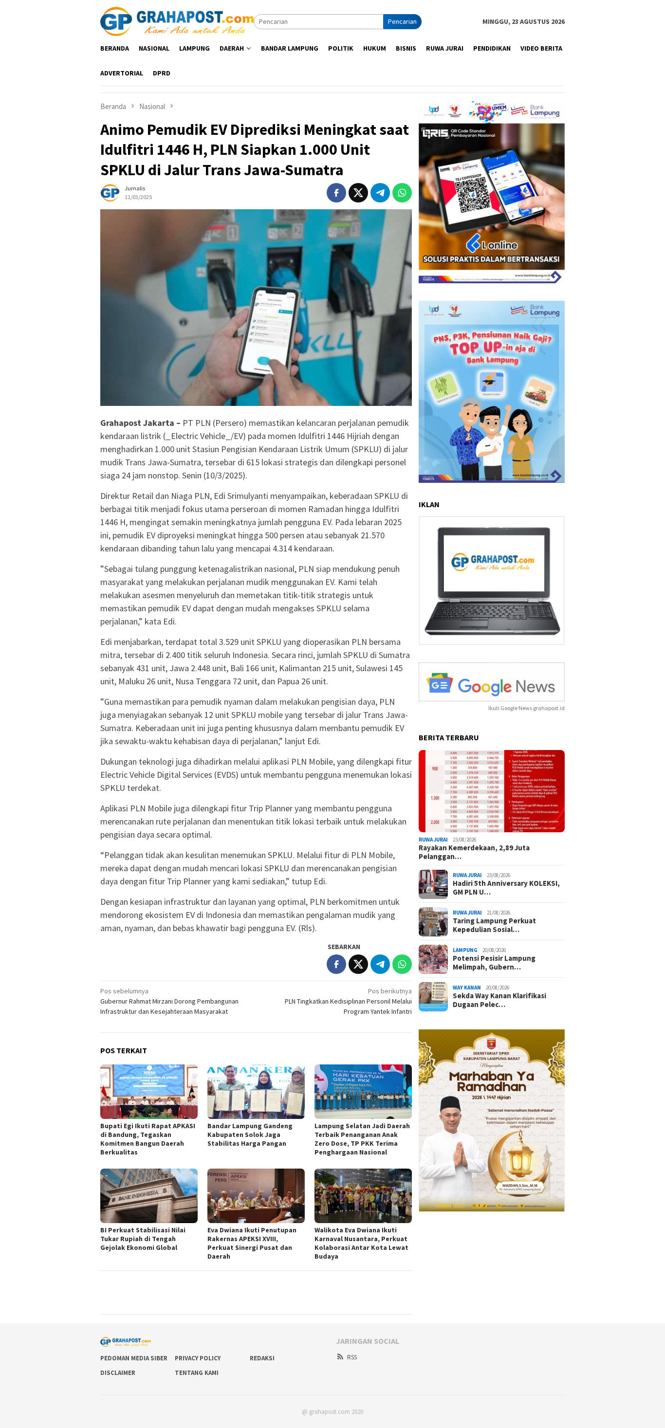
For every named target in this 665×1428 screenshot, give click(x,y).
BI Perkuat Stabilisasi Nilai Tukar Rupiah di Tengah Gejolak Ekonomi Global (142, 1239)
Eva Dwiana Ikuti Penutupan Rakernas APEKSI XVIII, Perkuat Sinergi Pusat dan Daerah (251, 1243)
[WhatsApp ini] (402, 192)
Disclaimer (117, 1373)
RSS (352, 1357)
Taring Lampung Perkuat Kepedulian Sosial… (494, 925)
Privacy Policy (198, 1358)
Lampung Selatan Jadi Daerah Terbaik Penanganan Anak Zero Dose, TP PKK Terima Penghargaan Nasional (362, 1138)
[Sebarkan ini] (336, 192)
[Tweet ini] (358, 192)
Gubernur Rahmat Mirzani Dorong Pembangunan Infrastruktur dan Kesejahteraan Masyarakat (169, 1001)
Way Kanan (467, 988)
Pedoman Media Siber (133, 1358)
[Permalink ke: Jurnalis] (110, 191)
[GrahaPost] (177, 21)
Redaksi (262, 1358)
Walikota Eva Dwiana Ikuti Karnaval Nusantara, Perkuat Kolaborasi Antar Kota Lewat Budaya (361, 1243)
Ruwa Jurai (433, 839)
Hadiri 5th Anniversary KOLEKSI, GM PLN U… (506, 888)
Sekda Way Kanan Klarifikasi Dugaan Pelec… (499, 1000)
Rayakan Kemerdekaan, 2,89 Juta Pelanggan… (474, 852)
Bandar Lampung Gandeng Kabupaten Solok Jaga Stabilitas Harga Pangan (250, 1134)
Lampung (465, 950)
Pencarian (402, 21)
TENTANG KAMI (197, 1373)
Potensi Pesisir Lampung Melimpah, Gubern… (494, 963)
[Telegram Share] (380, 192)
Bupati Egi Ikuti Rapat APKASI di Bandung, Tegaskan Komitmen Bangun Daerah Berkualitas (147, 1138)
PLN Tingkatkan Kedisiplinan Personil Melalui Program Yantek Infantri (348, 1001)
